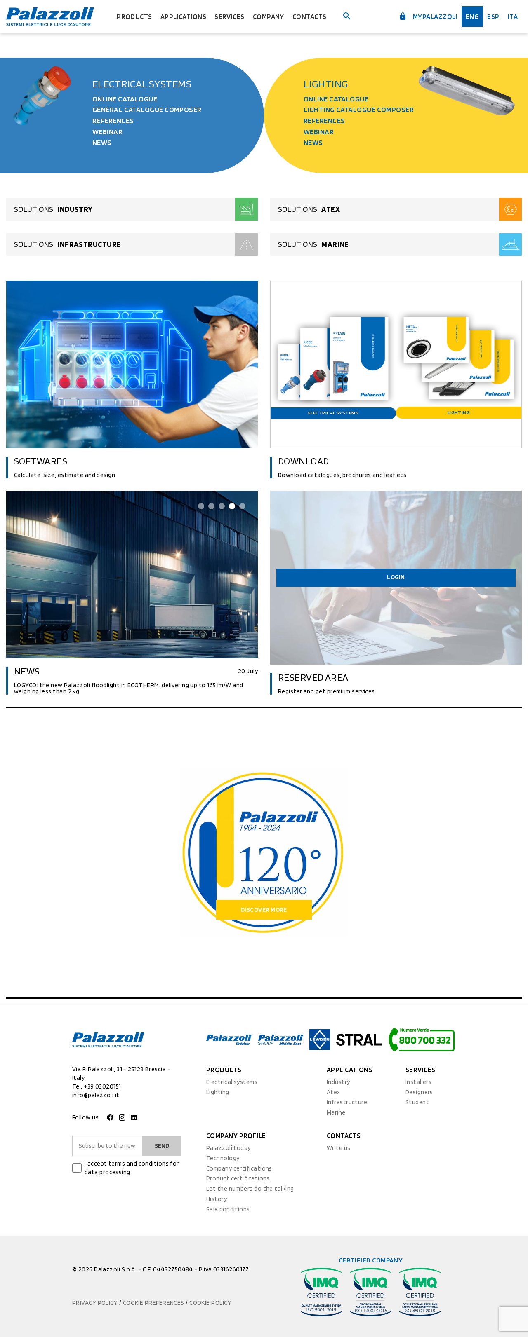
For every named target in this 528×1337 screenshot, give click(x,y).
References (113, 120)
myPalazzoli (434, 16)
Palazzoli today (228, 1148)
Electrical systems (141, 83)
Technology (223, 1158)
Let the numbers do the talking (250, 1188)
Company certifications (239, 1168)
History (216, 1199)
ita (513, 16)
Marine (336, 1112)
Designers (419, 1092)
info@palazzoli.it (96, 1095)
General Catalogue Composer (147, 109)
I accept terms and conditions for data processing (132, 1168)
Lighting (326, 83)
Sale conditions (228, 1209)
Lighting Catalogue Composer (359, 109)
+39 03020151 (102, 1086)
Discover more (264, 909)
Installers (418, 1082)
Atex (333, 1092)
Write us (339, 1148)
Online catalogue (124, 98)
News (102, 142)
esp (493, 16)
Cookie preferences (154, 1303)
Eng (472, 16)
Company (268, 16)
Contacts (309, 16)
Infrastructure (347, 1102)
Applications (183, 16)
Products (134, 16)
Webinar (107, 131)
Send (162, 1146)
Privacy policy (95, 1303)
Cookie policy (210, 1303)
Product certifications (238, 1178)
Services (229, 16)
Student (417, 1102)
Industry (338, 1082)
